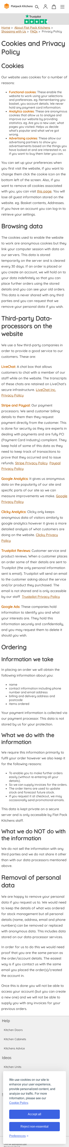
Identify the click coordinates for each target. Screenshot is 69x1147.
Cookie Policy (18, 1102)
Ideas (6, 1057)
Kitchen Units (12, 1067)
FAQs (34, 31)
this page (44, 191)
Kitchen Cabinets (15, 1039)
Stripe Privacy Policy (31, 463)
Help (6, 1020)
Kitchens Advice (14, 1048)
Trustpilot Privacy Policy (41, 596)
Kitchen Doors (13, 1030)
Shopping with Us (13, 31)
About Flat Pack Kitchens (32, 27)
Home (5, 27)
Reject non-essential (34, 1126)
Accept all (34, 1114)
